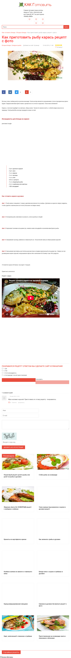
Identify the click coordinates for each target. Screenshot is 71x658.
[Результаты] (52, 382)
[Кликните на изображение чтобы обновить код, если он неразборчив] (9, 439)
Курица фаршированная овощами (16, 604)
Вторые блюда (6, 45)
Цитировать (21, 402)
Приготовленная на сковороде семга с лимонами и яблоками (52, 637)
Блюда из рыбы (16, 45)
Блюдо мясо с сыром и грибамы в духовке (51, 573)
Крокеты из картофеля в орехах (15, 539)
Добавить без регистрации (13, 447)
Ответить (14, 402)
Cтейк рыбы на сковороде (48, 475)
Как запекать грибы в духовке (49, 539)
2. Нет (5, 371)
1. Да (5, 368)
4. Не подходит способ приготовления (15, 375)
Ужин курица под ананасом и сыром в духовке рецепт (52, 508)
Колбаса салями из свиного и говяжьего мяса (18, 573)
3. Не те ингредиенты (10, 373)
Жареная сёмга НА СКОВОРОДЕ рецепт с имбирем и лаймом (18, 508)
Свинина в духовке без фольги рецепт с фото (53, 605)
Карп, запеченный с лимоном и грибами (18, 636)
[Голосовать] (19, 380)
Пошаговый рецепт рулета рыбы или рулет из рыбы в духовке (17, 476)
